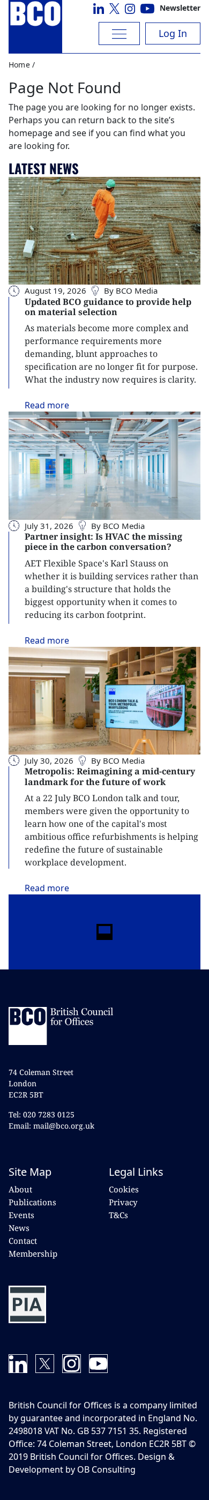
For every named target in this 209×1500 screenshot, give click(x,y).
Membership (33, 1253)
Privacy (123, 1202)
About (20, 1189)
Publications (32, 1202)
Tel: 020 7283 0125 (41, 1114)
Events (21, 1215)
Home (19, 64)
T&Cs (118, 1215)
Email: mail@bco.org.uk (51, 1126)
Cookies (124, 1189)
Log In (173, 33)
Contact (23, 1240)
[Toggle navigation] (119, 33)
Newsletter (180, 8)
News (19, 1227)
